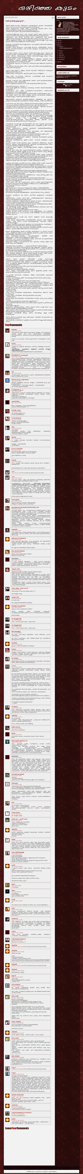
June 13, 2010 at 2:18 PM (17, 742)
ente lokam (15, 996)
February (61, 57)
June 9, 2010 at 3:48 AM (16, 373)
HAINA (13, 890)
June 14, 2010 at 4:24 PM (17, 757)
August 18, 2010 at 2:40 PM (17, 919)
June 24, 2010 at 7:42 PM (17, 853)
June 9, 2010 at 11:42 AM (16, 478)
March (60, 55)
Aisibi (13, 908)
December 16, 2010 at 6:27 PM (18, 1039)
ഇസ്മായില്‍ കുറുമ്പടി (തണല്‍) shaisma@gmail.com (25, 507)
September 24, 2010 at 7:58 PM (18, 970)
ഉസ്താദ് (13, 884)
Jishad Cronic (16, 812)
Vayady (14, 343)
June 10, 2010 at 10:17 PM (17, 644)
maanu (13, 1119)
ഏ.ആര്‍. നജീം (15, 597)
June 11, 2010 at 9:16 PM (16, 659)
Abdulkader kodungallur (19, 740)
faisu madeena (16, 984)
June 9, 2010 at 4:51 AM (16, 391)
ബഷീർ (13, 865)
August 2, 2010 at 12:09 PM (17, 900)
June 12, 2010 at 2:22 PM (17, 716)
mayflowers (15, 499)
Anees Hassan (16, 727)
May (60, 50)
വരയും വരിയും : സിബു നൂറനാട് (20, 588)
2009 (58, 61)
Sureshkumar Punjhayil (19, 939)
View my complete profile (62, 33)
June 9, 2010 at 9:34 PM (16, 598)
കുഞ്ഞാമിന (15, 529)
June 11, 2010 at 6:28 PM (16, 650)
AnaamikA (14, 643)
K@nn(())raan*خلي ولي (17, 390)
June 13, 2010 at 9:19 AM (17, 734)
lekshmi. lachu (16, 410)
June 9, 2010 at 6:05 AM (16, 411)
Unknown (14, 715)
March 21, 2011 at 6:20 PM (17, 1106)
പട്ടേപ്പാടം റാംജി (15, 569)
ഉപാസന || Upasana (17, 448)
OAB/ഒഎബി (15, 783)
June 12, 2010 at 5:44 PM (17, 728)
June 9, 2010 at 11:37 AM (17, 472)
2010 (58, 45)
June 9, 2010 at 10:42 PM (17, 607)
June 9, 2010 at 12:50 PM (17, 501)
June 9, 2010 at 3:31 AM (16, 356)
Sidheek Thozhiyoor (18, 1094)
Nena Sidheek (16, 1056)
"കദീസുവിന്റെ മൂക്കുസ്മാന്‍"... (15, 21)
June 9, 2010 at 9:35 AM (16, 438)
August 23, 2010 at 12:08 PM (17, 932)
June (60, 46)
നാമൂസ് (14, 1067)
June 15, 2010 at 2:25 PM (17, 775)
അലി (13, 427)
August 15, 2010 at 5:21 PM (17, 909)
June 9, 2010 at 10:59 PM (17, 620)
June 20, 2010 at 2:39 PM (17, 830)
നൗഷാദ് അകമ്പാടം (16, 418)
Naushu (14, 437)
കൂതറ (60, 77)
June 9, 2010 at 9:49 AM (16, 461)
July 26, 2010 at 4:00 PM (16, 891)
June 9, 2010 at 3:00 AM (16, 344)
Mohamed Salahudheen (18, 606)
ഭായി (13, 802)
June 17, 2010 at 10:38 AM (17, 803)
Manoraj (14, 329)
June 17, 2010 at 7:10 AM (17, 784)
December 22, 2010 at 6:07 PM (18, 1074)
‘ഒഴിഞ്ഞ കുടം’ (31, 1171)
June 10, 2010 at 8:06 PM (17, 632)
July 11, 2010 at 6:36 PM (16, 885)
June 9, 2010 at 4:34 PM (16, 530)
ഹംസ (13, 471)
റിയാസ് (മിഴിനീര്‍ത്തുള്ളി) (18, 852)
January (61, 59)
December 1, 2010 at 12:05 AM (18, 985)
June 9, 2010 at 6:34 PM (16, 570)
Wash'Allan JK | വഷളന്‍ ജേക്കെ (20, 379)
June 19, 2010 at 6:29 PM (17, 820)
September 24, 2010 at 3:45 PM (18, 946)
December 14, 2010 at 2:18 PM (18, 1033)
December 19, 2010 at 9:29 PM (18, 1057)
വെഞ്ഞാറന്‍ (15, 918)
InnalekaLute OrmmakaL (19, 538)
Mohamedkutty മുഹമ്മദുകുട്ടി (20, 355)
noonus (14, 649)
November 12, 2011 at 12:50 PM (18, 1113)
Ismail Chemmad (16, 1021)
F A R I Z (14, 665)
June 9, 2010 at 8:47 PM (16, 589)
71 (52, 17)
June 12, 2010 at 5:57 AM (17, 708)
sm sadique (15, 658)
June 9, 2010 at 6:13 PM (16, 552)
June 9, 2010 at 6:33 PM (16, 559)
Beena (13, 733)
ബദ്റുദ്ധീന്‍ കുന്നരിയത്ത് (18, 774)
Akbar (13, 839)
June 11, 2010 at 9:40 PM (16, 667)
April (60, 53)
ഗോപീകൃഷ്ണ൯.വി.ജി (16, 618)
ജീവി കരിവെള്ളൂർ (16, 631)
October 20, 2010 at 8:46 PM (17, 977)
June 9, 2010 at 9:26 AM (16, 419)
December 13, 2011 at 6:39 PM (18, 1120)
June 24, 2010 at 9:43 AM (17, 840)
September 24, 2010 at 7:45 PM (18, 951)
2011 (58, 42)
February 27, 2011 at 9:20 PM (17, 1096)
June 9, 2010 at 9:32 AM (16, 428)
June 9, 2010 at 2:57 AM (16, 330)
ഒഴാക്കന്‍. (14, 460)
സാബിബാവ (15, 706)
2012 (58, 40)
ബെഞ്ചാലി (15, 1105)
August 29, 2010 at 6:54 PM (17, 940)
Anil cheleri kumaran (18, 551)
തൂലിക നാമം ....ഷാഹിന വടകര (19, 819)
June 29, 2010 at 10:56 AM (17, 866)
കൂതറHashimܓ (15, 401)
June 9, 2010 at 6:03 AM (16, 402)
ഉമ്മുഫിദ (14, 975)
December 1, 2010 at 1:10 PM (17, 997)
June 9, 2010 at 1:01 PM (16, 508)
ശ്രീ (13, 372)
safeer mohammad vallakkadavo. (22, 1112)
